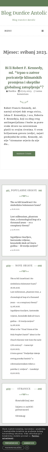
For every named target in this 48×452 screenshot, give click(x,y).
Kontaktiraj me (24, 400)
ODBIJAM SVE (29, 443)
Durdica (12, 91)
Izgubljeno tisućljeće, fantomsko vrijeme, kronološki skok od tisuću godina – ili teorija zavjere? (25, 315)
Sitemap (20, 416)
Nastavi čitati (24, 154)
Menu (8, 31)
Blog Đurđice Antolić (24, 13)
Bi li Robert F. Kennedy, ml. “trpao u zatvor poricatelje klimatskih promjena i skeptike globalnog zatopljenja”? (24, 77)
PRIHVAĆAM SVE (11, 443)
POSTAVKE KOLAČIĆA (13, 448)
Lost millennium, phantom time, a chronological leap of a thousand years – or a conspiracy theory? (25, 297)
